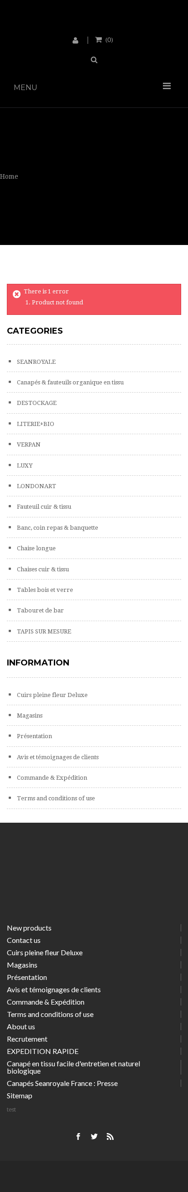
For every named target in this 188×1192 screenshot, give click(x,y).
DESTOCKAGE (36, 402)
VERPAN (28, 444)
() (109, 39)
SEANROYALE (36, 361)
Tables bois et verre (44, 589)
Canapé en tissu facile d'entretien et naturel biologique (73, 1067)
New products (29, 927)
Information (38, 663)
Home (9, 176)
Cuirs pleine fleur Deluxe (52, 695)
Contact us (24, 940)
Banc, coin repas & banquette (57, 527)
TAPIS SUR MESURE (43, 631)
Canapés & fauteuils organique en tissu (70, 382)
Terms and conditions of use (55, 798)
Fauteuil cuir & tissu (43, 506)
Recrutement (27, 1038)
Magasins (29, 715)
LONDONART (36, 486)
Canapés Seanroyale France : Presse (62, 1083)
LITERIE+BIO (35, 423)
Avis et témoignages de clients (57, 757)
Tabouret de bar (40, 610)
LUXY (24, 465)
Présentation (34, 736)
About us (21, 1026)
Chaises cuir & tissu (42, 569)
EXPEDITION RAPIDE (42, 1051)
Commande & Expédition (51, 777)
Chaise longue (36, 548)
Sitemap (19, 1095)
